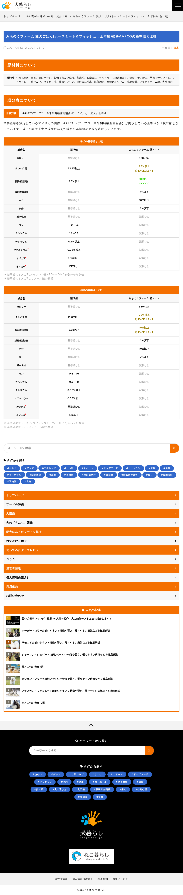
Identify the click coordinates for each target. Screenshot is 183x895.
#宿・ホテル (14, 474)
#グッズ (29, 468)
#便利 (152, 468)
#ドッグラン (133, 468)
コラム (10, 559)
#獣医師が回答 (129, 474)
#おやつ (11, 468)
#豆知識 (11, 481)
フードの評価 (15, 504)
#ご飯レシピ (49, 468)
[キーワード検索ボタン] (174, 448)
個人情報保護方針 (18, 577)
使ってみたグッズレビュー (24, 550)
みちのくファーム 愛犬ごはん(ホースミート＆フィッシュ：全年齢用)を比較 (120, 16)
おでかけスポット (18, 541)
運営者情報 (13, 568)
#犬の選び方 (89, 474)
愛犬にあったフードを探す (24, 531)
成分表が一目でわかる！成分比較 (47, 16)
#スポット (87, 468)
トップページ (12, 16)
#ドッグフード (110, 468)
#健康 (166, 468)
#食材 (27, 481)
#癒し (149, 474)
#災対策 (68, 474)
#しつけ (68, 468)
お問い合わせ (15, 595)
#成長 (52, 474)
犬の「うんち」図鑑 (19, 522)
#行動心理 (167, 474)
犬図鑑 (10, 513)
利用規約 (12, 586)
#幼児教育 (35, 474)
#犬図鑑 (108, 474)
